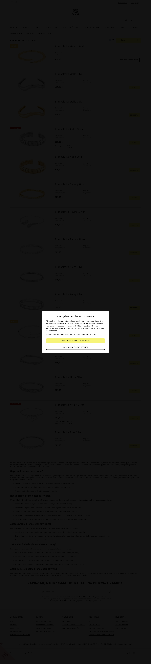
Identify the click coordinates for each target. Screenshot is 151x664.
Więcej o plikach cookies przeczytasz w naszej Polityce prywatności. (71, 334)
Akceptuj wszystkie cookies (75, 341)
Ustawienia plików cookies (75, 347)
